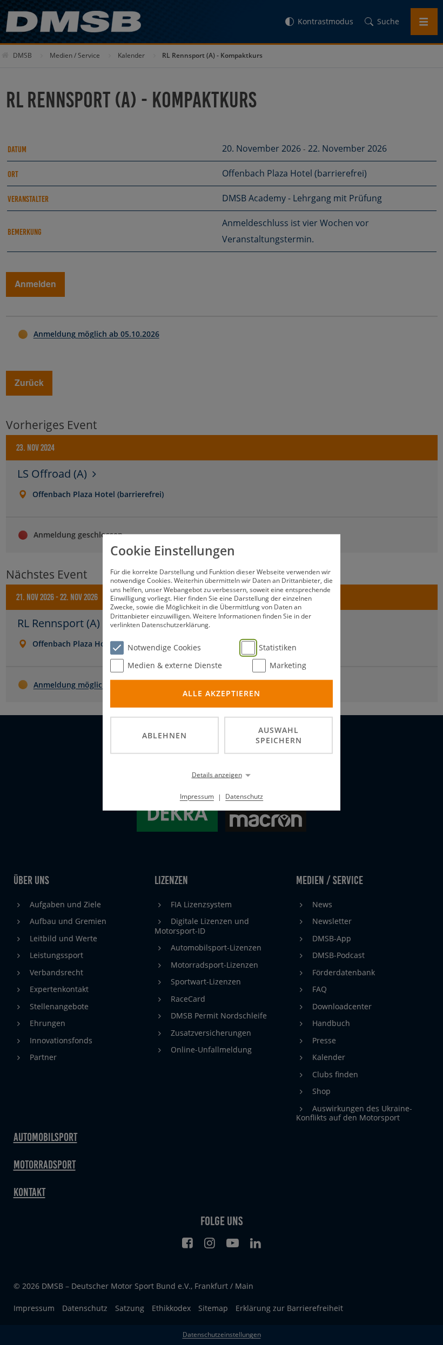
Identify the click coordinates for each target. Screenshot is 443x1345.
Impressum (197, 796)
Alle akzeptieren (221, 693)
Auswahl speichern (279, 735)
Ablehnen (164, 735)
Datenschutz (244, 796)
